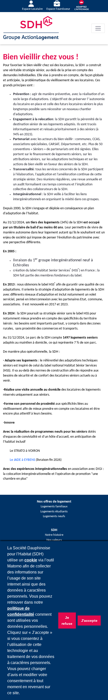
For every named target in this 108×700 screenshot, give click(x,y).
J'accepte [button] (89, 621)
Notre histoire (54, 535)
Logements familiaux (54, 506)
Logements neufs (54, 516)
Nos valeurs (54, 540)
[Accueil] (31, 28)
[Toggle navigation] (98, 28)
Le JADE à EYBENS (22, 460)
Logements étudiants (54, 511)
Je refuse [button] (67, 620)
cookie (30, 560)
